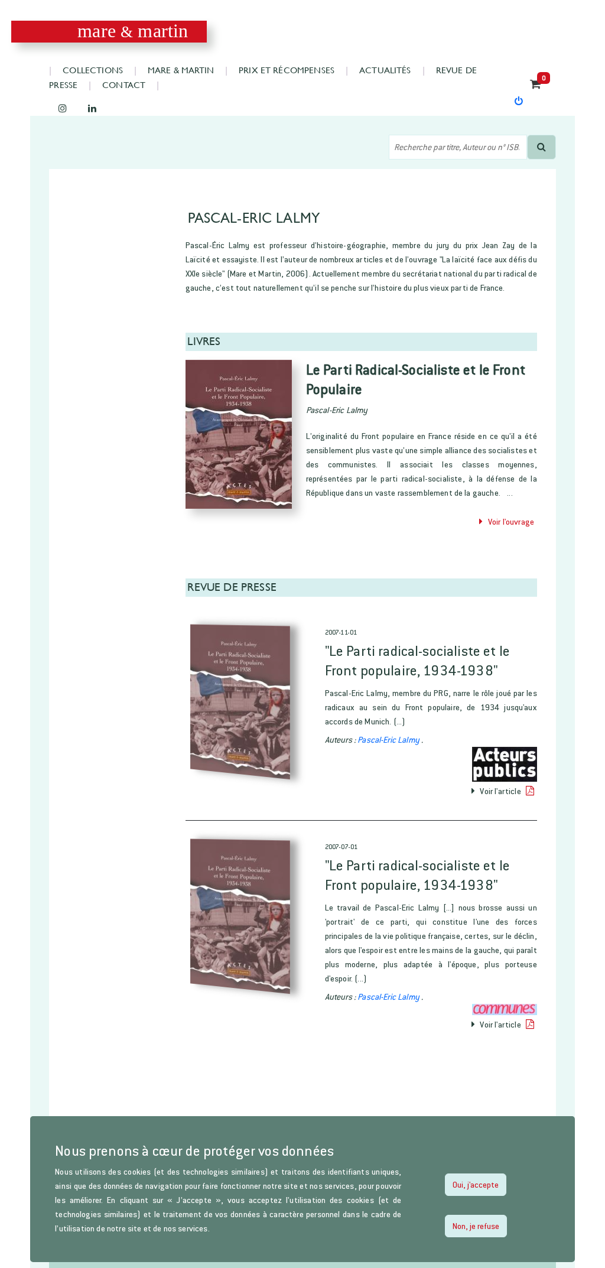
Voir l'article (500, 790)
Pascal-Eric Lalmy (389, 739)
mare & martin (181, 70)
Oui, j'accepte (476, 1184)
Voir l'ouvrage (508, 521)
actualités (385, 70)
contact (123, 85)
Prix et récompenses (286, 70)
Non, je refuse (476, 1225)
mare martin (132, 31)
